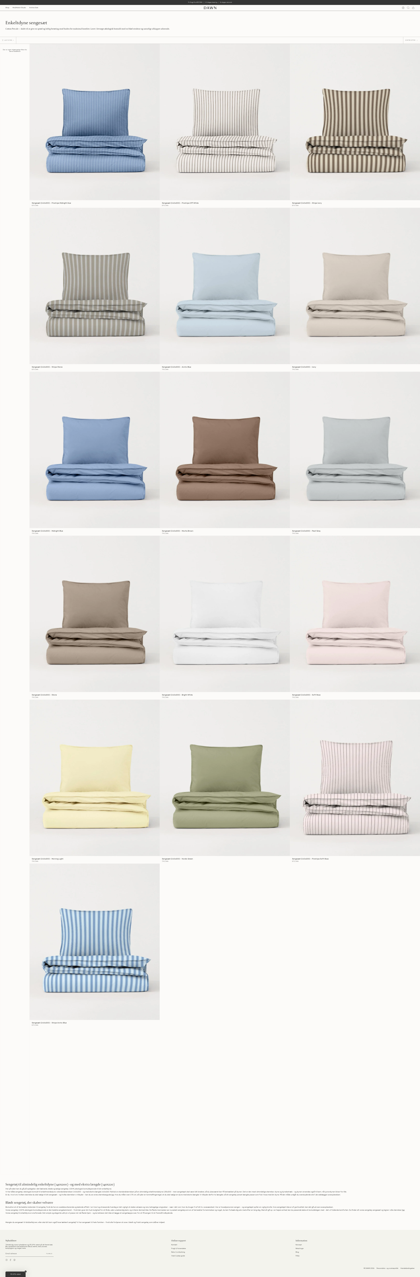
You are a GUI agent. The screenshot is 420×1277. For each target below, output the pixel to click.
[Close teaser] (25, 1271)
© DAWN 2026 (369, 1268)
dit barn (49, 1222)
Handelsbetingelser (408, 1268)
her (112, 1195)
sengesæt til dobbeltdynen (26, 1222)
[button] (7, 8)
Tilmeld (49, 1253)
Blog (297, 1252)
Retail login (300, 1248)
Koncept (299, 1245)
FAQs (297, 1256)
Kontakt (174, 1245)
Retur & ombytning (178, 1252)
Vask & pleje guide (178, 1256)
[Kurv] (413, 8)
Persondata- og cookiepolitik (387, 1268)
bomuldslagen (314, 1210)
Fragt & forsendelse (178, 1248)
